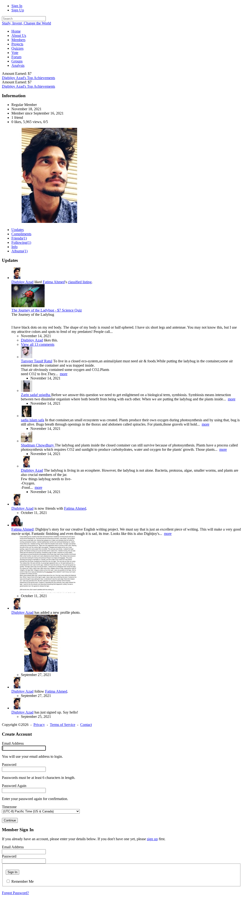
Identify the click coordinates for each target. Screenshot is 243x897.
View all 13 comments (37, 344)
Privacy (39, 725)
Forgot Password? (15, 893)
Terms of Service (62, 725)
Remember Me (22, 881)
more (63, 374)
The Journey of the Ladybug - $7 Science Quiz (46, 310)
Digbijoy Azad (22, 282)
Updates (17, 230)
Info (14, 247)
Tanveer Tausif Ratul (36, 361)
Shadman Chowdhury (38, 445)
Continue (10, 820)
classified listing (80, 282)
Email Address (13, 743)
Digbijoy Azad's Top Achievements (28, 78)
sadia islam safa (32, 420)
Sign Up (17, 10)
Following (21, 242)
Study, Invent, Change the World (26, 23)
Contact (86, 725)
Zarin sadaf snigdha (36, 395)
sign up (152, 839)
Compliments (21, 234)
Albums (19, 251)
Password (9, 765)
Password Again (14, 786)
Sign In (16, 6)
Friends (19, 238)
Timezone (9, 807)
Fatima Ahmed (54, 282)
